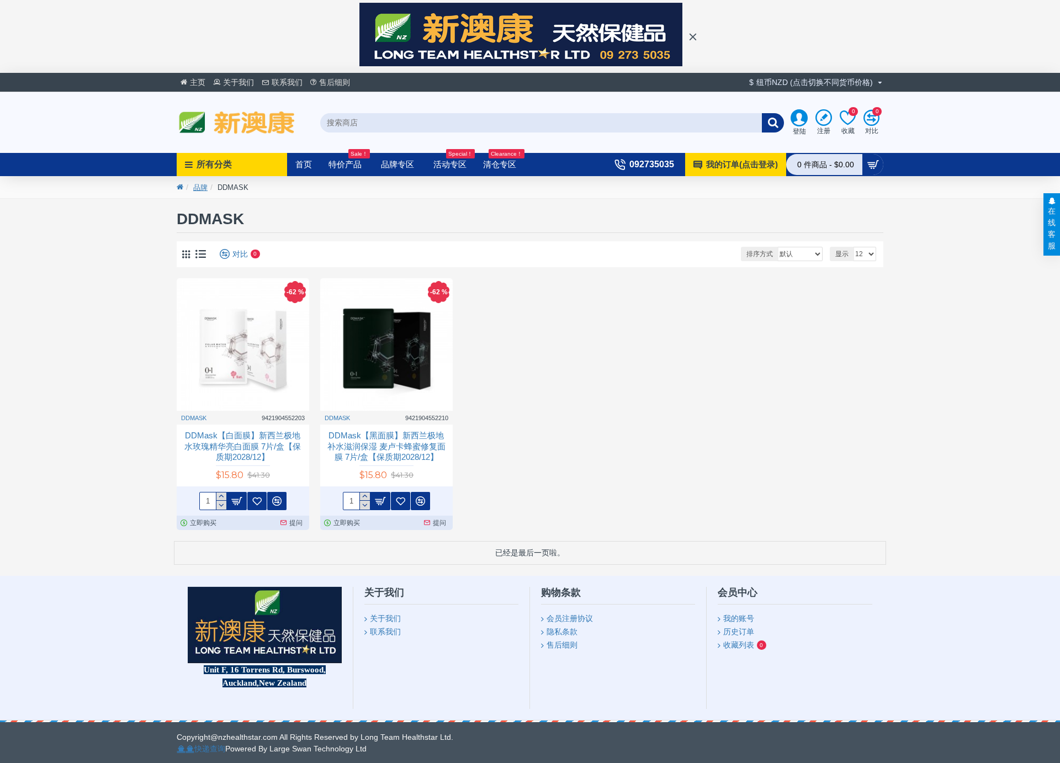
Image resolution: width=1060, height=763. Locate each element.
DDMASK (193, 418)
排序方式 (759, 254)
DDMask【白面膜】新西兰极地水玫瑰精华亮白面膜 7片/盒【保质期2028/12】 (242, 446)
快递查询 (209, 748)
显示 (842, 254)
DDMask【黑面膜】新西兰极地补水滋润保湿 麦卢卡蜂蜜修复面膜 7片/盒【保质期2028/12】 (386, 446)
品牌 (200, 187)
